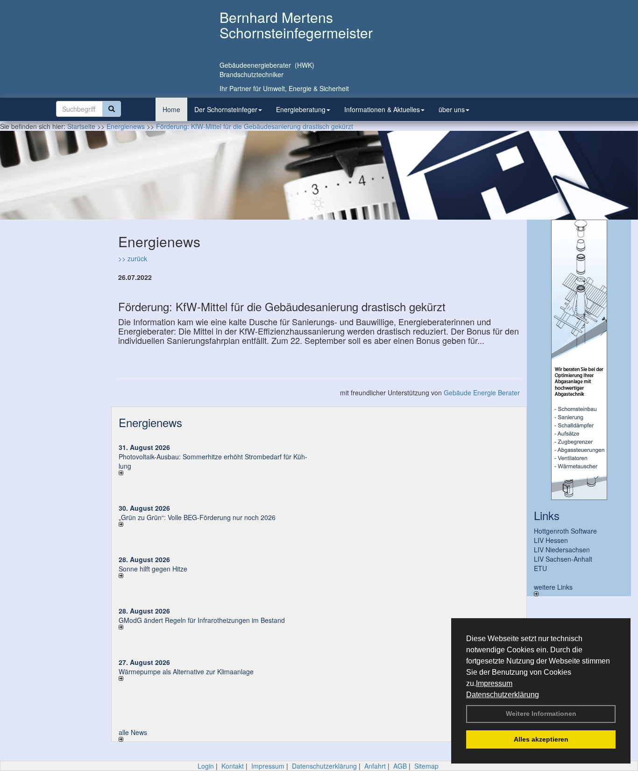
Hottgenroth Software (565, 530)
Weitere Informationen (541, 713)
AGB (400, 766)
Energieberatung (301, 109)
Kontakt (232, 766)
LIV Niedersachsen (562, 549)
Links (547, 515)
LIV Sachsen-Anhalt (563, 559)
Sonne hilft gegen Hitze (153, 568)
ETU (540, 568)
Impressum (494, 683)
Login (206, 766)
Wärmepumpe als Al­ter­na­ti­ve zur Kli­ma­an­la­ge (186, 671)
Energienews (150, 422)
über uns (452, 109)
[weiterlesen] (215, 473)
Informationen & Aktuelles (382, 109)
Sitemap (426, 766)
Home (171, 109)
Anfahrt (375, 766)
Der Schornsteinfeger (225, 109)
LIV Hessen (551, 540)
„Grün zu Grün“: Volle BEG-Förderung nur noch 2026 (197, 517)
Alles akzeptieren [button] (541, 739)
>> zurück (132, 258)
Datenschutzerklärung (502, 695)
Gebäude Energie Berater (482, 392)
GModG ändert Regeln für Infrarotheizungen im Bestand (202, 620)
